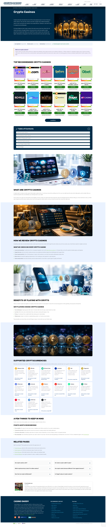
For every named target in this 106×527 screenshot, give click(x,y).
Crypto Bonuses (70, 4)
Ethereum (20, 384)
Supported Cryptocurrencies (23, 141)
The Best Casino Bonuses (78, 503)
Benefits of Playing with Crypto (24, 138)
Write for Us (75, 516)
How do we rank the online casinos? (80, 514)
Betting (96, 4)
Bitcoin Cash (47, 368)
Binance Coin (21, 368)
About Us (53, 514)
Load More (53, 120)
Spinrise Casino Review (20, 89)
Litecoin (33, 384)
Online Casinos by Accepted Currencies (81, 510)
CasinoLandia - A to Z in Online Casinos (26, 514)
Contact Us (54, 516)
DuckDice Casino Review (59, 115)
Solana (72, 384)
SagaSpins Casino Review (73, 115)
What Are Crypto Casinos (22, 132)
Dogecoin (86, 368)
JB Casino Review (33, 89)
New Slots (84, 4)
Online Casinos (42, 4)
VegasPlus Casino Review (46, 89)
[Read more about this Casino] (19, 71)
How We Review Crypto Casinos (24, 135)
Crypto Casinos (60, 4)
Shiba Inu (59, 384)
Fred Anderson (29, 483)
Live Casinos (77, 4)
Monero (46, 384)
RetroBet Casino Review (73, 89)
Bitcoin (32, 368)
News (100, 4)
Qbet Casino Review (86, 89)
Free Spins (91, 4)
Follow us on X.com (55, 517)
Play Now (19, 87)
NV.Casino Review (86, 115)
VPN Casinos (54, 507)
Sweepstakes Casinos (56, 510)
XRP (45, 399)
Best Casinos (27, 4)
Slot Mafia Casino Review (46, 115)
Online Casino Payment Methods (79, 508)
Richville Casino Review (20, 115)
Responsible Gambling (77, 517)
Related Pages (20, 146)
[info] (24, 79)
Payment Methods (18, 454)
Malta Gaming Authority (51, 250)
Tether (85, 384)
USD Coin (33, 399)
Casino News (75, 507)
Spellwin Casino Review (60, 89)
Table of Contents (26, 129)
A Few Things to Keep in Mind (23, 144)
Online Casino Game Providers (58, 512)
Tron (19, 399)
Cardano (59, 368)
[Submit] (100, 1)
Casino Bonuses (51, 4)
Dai (71, 368)
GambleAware (86, 434)
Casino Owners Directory (78, 512)
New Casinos (34, 4)
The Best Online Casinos (56, 503)
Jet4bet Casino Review (33, 115)
